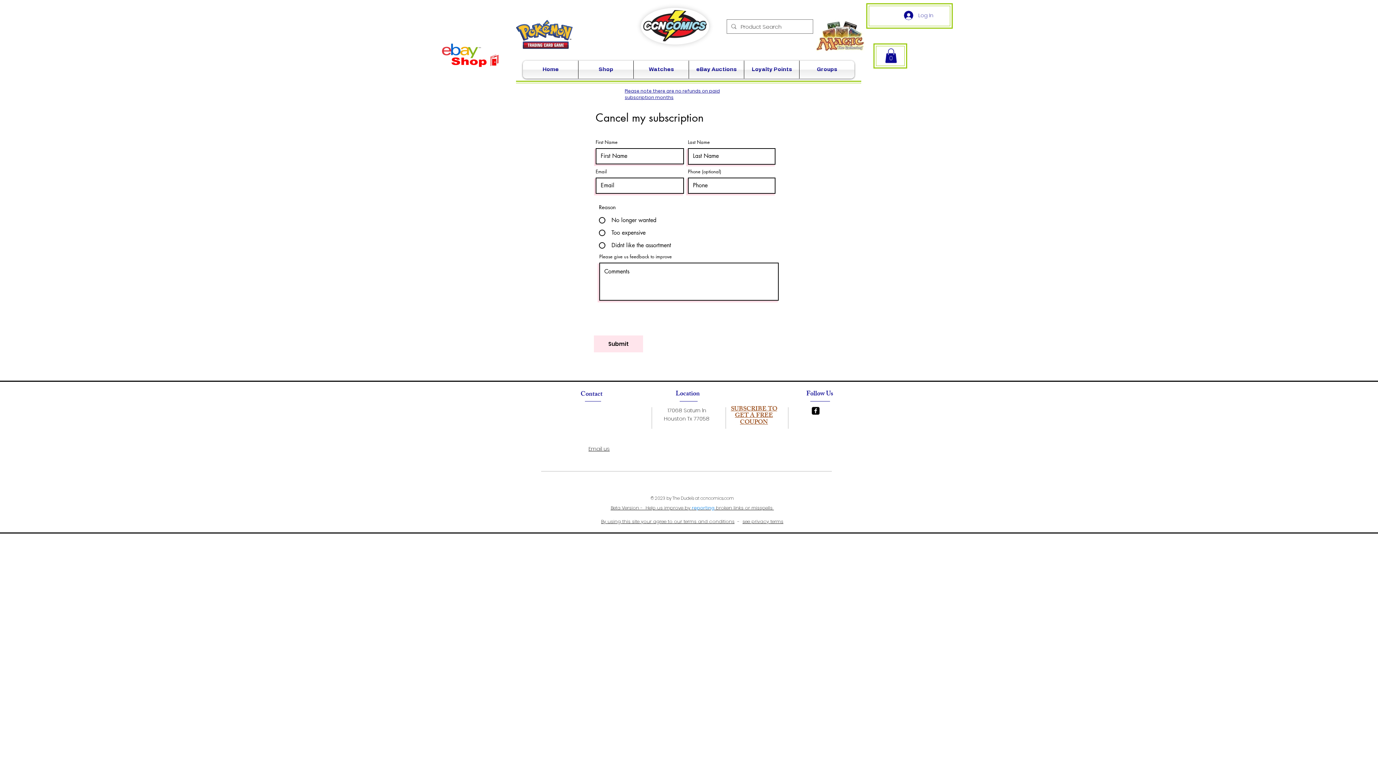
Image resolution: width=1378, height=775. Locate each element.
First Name (607, 142)
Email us (599, 448)
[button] (891, 55)
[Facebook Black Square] (816, 411)
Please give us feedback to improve (635, 256)
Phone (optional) (704, 171)
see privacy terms (762, 521)
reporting (703, 507)
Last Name (699, 142)
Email (601, 171)
